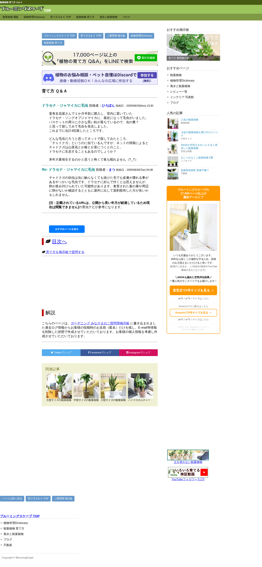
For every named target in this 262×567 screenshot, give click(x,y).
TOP (47, 10)
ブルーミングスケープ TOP (59, 35)
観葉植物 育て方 (85, 16)
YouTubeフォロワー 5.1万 (188, 479)
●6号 (180, 298)
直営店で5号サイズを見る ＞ (193, 290)
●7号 (187, 298)
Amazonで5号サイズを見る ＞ (193, 312)
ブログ (126, 16)
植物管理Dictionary (34, 16)
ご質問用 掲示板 (116, 35)
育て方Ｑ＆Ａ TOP (60, 16)
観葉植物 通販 (10, 16)
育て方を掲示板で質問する (64, 252)
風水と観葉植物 (108, 16)
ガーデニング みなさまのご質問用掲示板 (100, 323)
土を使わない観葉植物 (188, 462)
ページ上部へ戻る (12, 498)
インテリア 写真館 (181, 97)
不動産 (7, 545)
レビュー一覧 (178, 91)
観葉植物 (175, 75)
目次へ (59, 241)
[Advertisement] (100, 283)
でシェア (62, 352)
